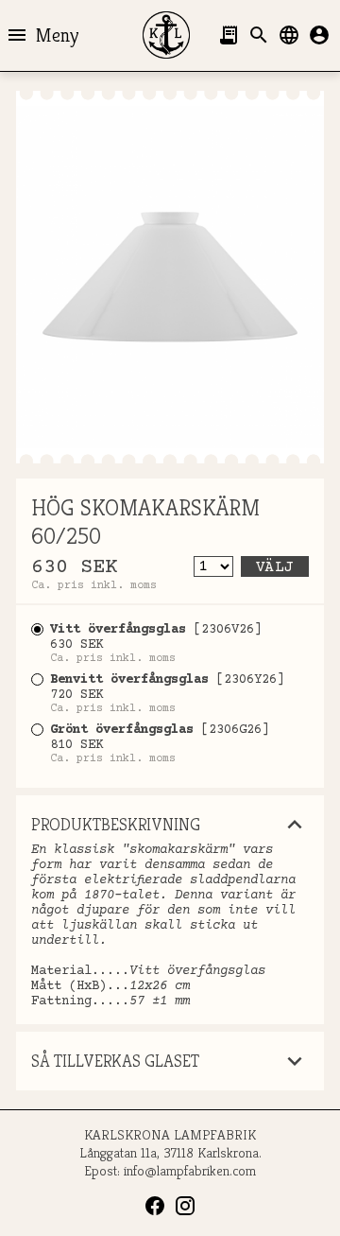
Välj (275, 567)
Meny (42, 35)
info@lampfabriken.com (190, 1170)
